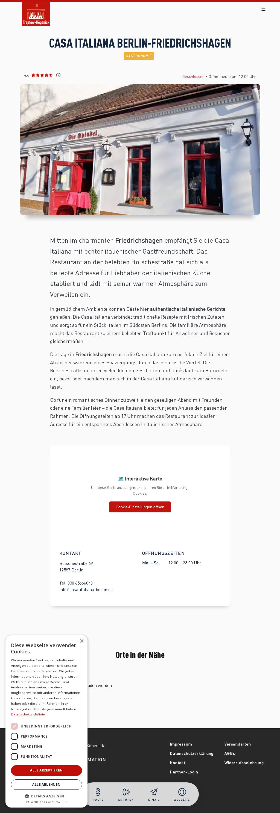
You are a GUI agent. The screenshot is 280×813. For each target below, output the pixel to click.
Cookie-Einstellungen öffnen (140, 507)
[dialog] (46, 721)
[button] (46, 795)
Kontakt (177, 762)
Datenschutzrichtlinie (28, 714)
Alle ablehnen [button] (46, 784)
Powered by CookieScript (46, 802)
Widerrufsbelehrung (244, 762)
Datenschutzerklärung (192, 753)
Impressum (181, 743)
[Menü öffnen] (263, 9)
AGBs (229, 753)
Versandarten (237, 743)
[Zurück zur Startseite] (36, 9)
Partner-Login (184, 771)
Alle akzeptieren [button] (46, 770)
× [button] (81, 641)
